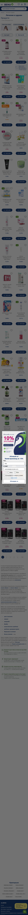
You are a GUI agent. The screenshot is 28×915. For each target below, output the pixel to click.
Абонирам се (14, 481)
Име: (4, 460)
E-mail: (5, 466)
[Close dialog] (24, 433)
